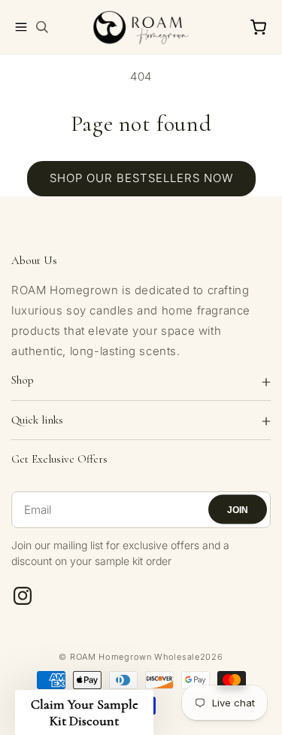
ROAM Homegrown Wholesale (135, 656)
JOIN (237, 509)
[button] (21, 27)
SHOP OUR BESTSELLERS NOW (141, 178)
